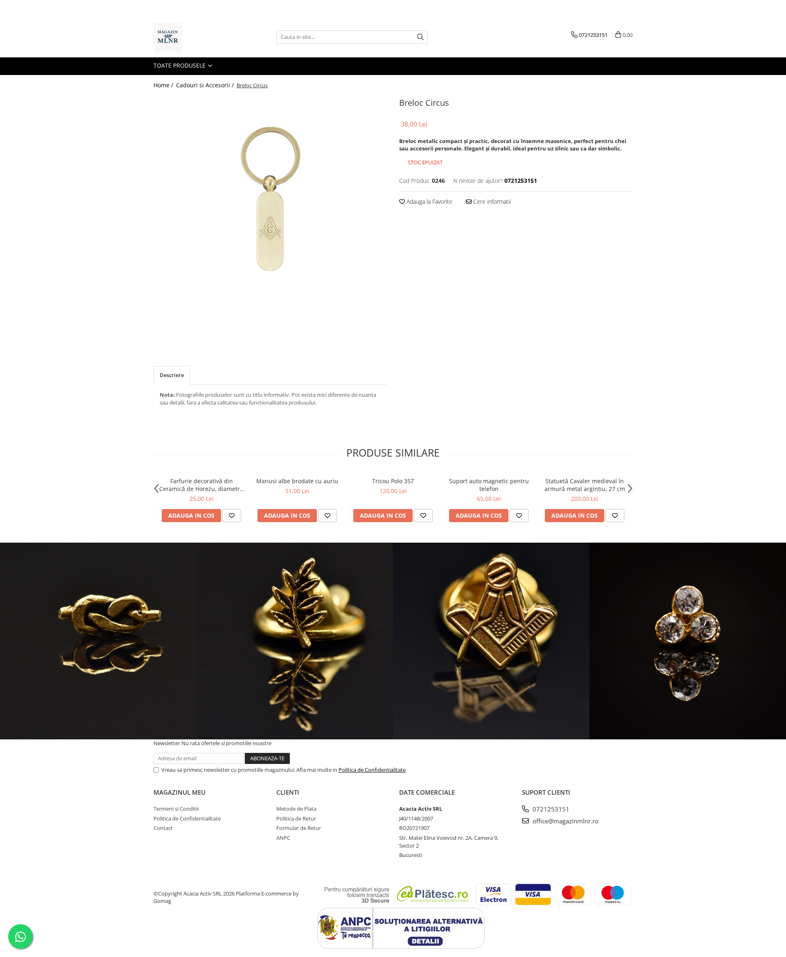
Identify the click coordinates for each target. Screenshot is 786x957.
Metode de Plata (296, 808)
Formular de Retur (298, 828)
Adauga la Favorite (428, 201)
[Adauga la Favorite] (231, 515)
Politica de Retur (296, 818)
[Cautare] (420, 37)
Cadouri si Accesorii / (205, 85)
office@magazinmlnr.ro (565, 821)
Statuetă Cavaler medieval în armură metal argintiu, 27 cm (584, 485)
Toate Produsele (180, 65)
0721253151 (550, 809)
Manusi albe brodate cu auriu (297, 481)
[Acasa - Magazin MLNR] (194, 37)
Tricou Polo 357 (393, 481)
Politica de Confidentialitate (372, 769)
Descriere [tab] (172, 375)
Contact (163, 828)
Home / (164, 85)
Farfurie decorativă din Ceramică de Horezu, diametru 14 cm (201, 485)
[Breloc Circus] (270, 218)
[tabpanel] (270, 218)
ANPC (283, 837)
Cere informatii (491, 201)
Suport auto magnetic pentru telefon (489, 485)
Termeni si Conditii (176, 808)
